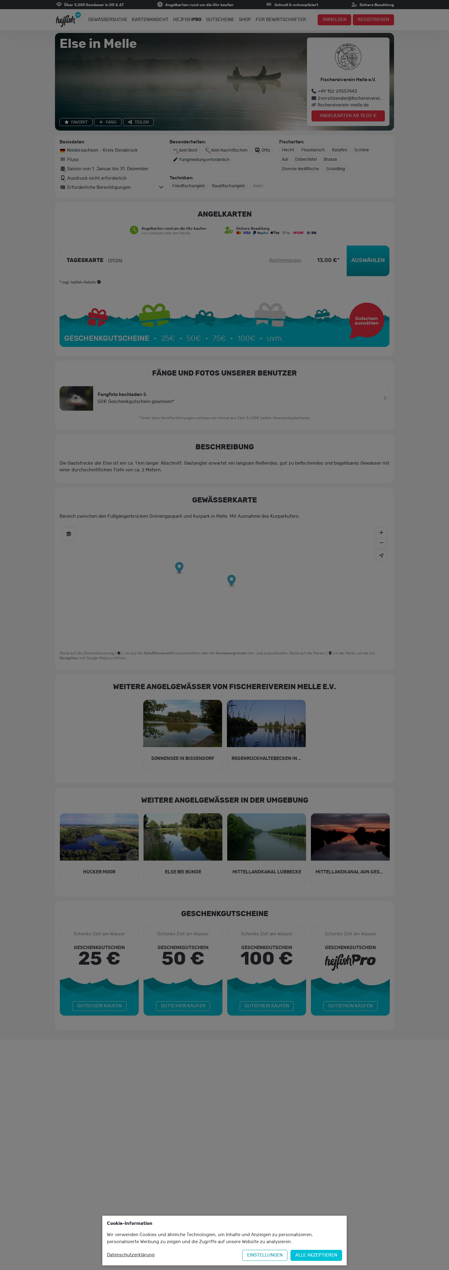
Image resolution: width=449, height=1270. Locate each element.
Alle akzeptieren (316, 1255)
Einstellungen (265, 1255)
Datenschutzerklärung (131, 1255)
